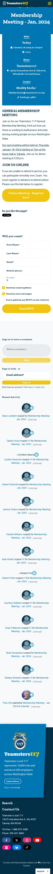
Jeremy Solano (10, 509)
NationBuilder (21, 863)
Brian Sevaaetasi (14, 652)
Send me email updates (18, 287)
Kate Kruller (8, 559)
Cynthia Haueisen (12, 459)
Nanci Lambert (9, 416)
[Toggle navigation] (49, 3)
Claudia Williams (14, 534)
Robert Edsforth (10, 484)
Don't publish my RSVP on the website (27, 299)
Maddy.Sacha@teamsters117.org (27, 92)
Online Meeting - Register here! (26, 195)
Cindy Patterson (13, 628)
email (17, 787)
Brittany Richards (13, 677)
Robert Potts (8, 578)
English (40, 871)
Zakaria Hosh (13, 440)
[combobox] (42, 871)
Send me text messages (19, 293)
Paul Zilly (7, 703)
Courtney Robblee (13, 603)
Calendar (25, 706)
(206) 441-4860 (28, 97)
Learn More (12, 781)
